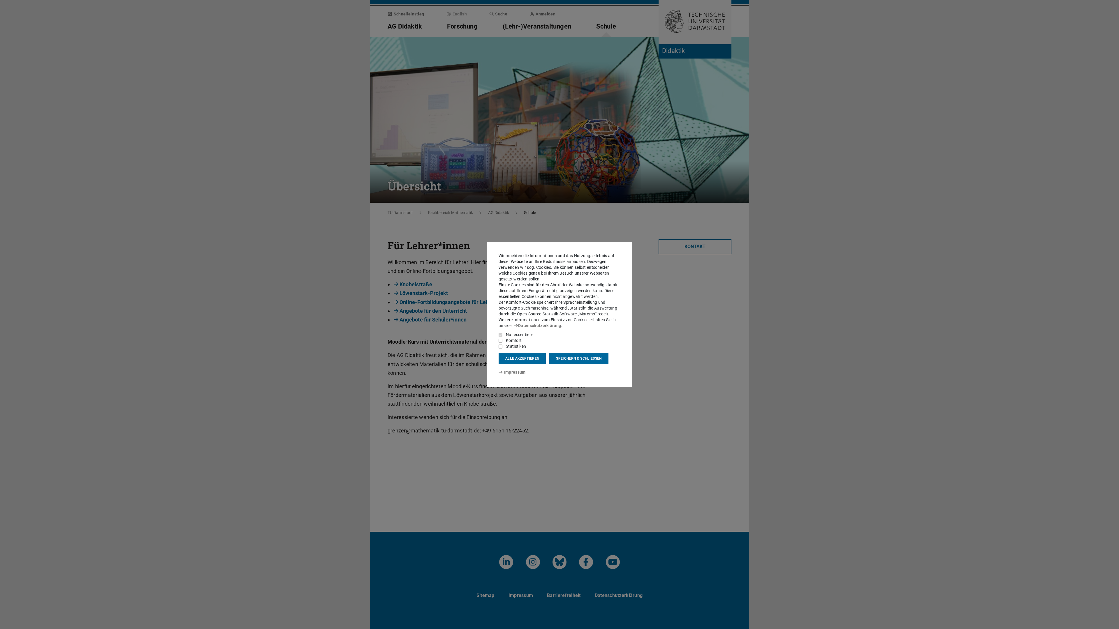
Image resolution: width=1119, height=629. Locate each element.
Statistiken (516, 346)
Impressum (514, 372)
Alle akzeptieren (522, 358)
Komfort (514, 340)
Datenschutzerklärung (539, 325)
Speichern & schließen (578, 358)
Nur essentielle (520, 334)
